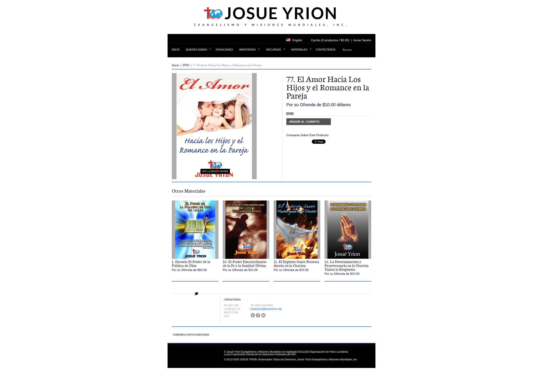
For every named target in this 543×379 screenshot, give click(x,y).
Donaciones (224, 49)
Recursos (273, 49)
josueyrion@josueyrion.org (266, 308)
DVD (186, 65)
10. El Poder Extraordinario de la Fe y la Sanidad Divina (244, 264)
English (297, 40)
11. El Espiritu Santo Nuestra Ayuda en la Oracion (296, 264)
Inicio (175, 49)
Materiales (299, 49)
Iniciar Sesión (362, 40)
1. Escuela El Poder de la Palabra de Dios (191, 264)
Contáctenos (325, 49)
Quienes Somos (196, 49)
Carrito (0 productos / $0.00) (330, 40)
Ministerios (247, 49)
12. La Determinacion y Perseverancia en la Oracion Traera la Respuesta (346, 266)
